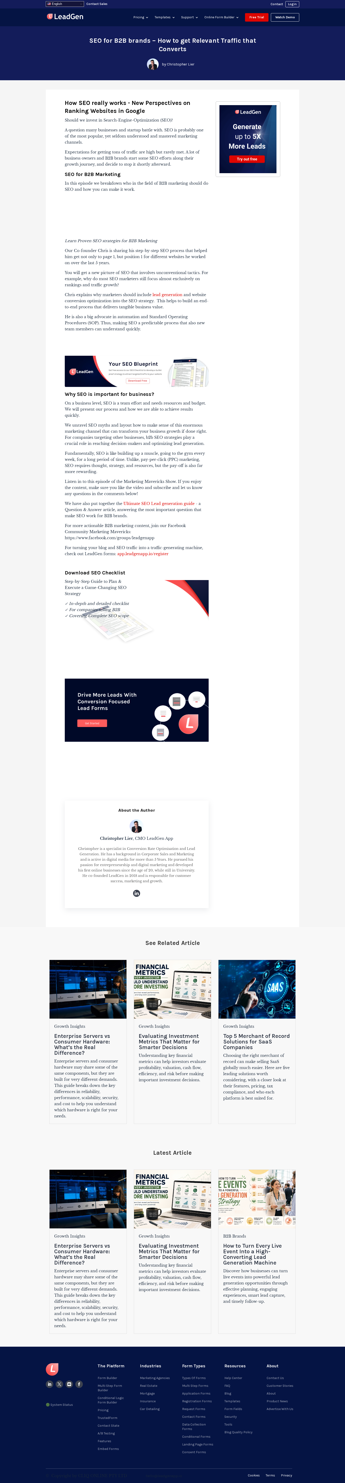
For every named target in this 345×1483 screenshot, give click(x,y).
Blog (227, 1393)
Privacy (286, 1475)
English (56, 4)
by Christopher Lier (178, 64)
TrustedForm (107, 1418)
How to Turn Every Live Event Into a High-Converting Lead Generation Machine (252, 1254)
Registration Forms (197, 1401)
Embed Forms (108, 1449)
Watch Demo (285, 17)
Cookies (254, 1475)
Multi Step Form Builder (110, 1388)
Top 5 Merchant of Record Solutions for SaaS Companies (256, 1042)
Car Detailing (150, 1409)
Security (230, 1417)
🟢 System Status (59, 1405)
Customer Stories (280, 1386)
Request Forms (193, 1409)
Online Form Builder (219, 17)
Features (104, 1441)
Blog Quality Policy (238, 1432)
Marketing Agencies (155, 1378)
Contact (277, 4)
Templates (163, 17)
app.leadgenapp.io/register (143, 553)
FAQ (227, 1386)
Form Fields (233, 1409)
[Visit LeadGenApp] (65, 17)
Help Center (233, 1378)
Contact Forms (194, 1417)
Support (187, 17)
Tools (228, 1424)
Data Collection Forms (194, 1426)
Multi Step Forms (195, 1386)
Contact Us (275, 1378)
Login (292, 4)
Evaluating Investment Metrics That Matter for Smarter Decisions (169, 1042)
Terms (270, 1475)
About (271, 1393)
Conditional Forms (196, 1437)
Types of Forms (194, 1378)
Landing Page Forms (197, 1444)
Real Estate (148, 1386)
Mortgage (147, 1393)
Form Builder (107, 1378)
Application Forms (196, 1393)
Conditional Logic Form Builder (111, 1400)
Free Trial (256, 17)
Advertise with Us (280, 1409)
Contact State (108, 1426)
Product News (277, 1401)
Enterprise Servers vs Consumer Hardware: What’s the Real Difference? (82, 1044)
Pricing (138, 17)
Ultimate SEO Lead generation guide (159, 503)
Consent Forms (194, 1452)
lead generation (167, 294)
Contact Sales (96, 4)
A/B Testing (106, 1433)
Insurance (148, 1401)
